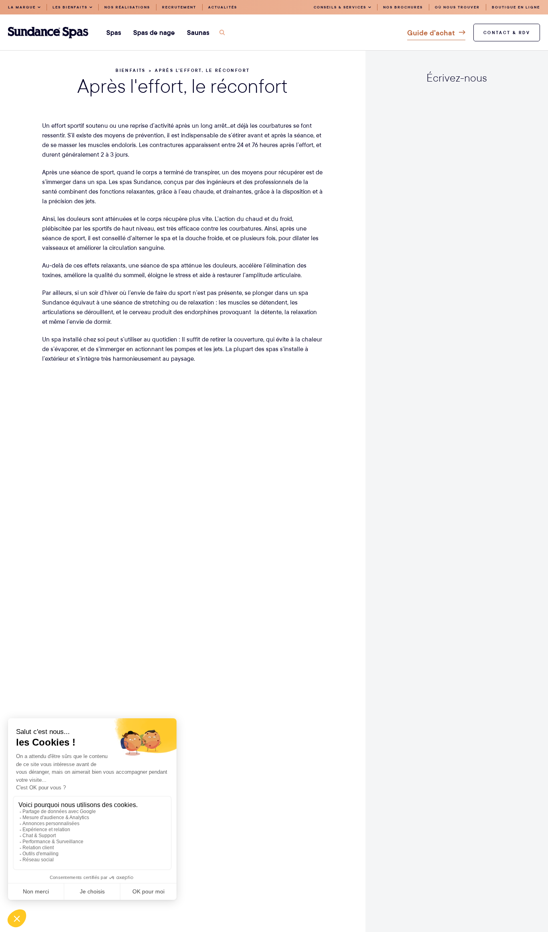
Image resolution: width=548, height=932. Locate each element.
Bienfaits (131, 70)
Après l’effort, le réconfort (202, 70)
